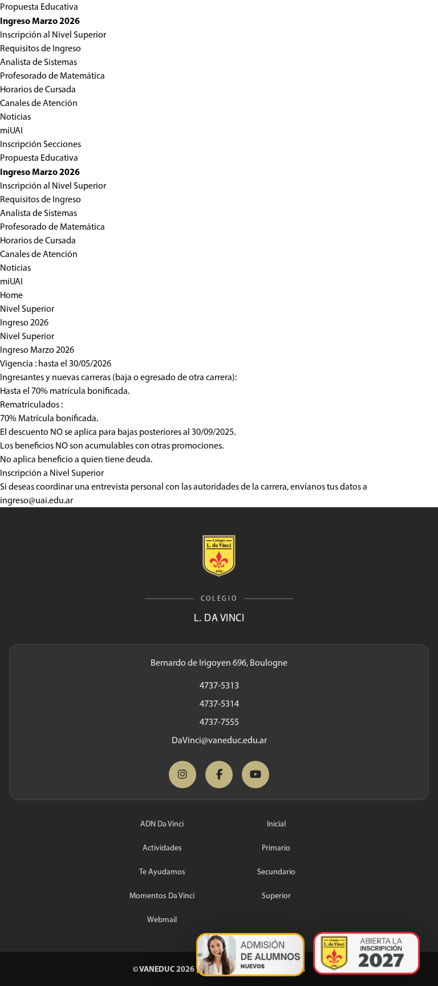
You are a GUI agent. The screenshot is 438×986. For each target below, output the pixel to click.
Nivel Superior (27, 308)
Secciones (62, 143)
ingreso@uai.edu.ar (36, 500)
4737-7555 (219, 721)
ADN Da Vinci (162, 824)
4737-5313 (219, 685)
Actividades (162, 848)
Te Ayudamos (162, 872)
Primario (276, 848)
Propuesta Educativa (39, 6)
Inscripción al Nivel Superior (53, 34)
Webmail (162, 919)
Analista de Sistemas (38, 61)
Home (11, 295)
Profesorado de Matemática (52, 75)
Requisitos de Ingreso (40, 48)
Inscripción (21, 143)
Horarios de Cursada (38, 89)
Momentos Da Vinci (161, 896)
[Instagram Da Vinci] (182, 774)
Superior (276, 896)
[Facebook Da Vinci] (219, 774)
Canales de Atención (39, 102)
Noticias (15, 116)
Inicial (276, 824)
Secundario (276, 872)
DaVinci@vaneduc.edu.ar (219, 740)
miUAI (11, 130)
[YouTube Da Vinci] (255, 774)
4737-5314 (219, 703)
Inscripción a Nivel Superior (52, 472)
